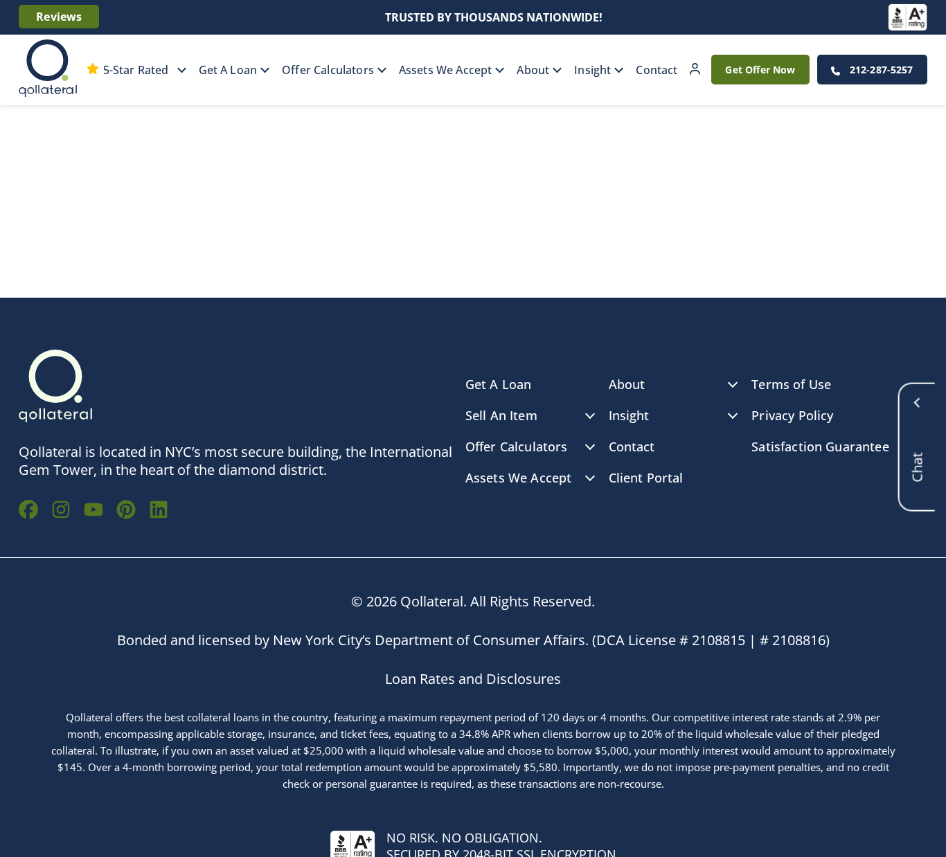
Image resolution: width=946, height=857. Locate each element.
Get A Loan (228, 70)
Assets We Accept (445, 70)
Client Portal (695, 69)
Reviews (59, 16)
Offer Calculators (328, 70)
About (533, 70)
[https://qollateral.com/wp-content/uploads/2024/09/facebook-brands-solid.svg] (28, 511)
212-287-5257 (880, 69)
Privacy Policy (792, 415)
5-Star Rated (136, 70)
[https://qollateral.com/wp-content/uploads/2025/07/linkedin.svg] (158, 511)
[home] (48, 69)
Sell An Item (501, 415)
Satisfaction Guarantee (820, 446)
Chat (917, 438)
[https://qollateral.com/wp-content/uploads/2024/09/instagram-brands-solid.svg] (61, 511)
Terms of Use (791, 384)
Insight (592, 70)
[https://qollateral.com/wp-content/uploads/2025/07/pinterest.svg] (126, 511)
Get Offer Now (760, 69)
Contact (656, 70)
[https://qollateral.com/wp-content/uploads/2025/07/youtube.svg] (93, 511)
